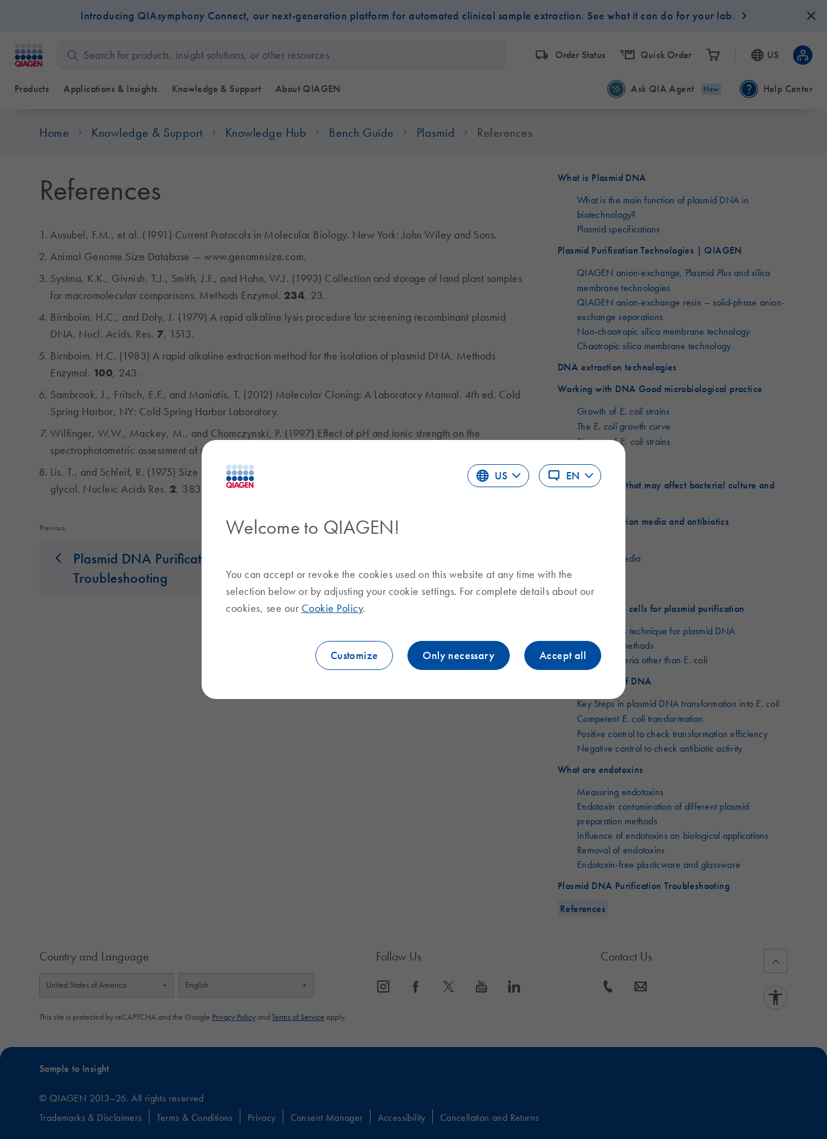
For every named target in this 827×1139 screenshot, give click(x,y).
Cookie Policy (332, 608)
